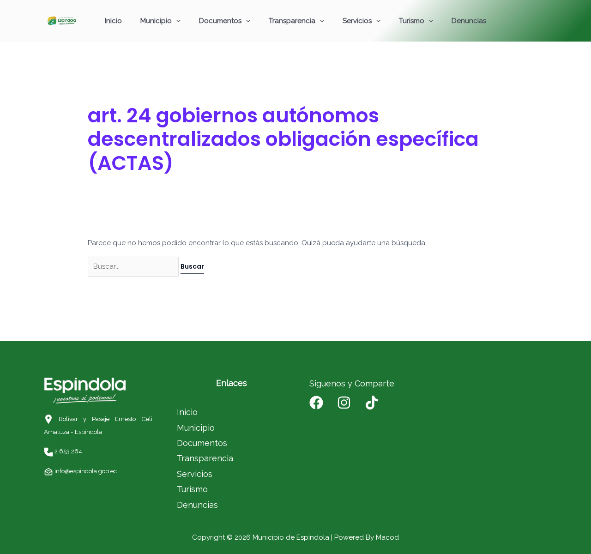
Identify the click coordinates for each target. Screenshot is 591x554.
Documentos (220, 21)
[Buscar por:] (134, 266)
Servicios (357, 21)
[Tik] (372, 402)
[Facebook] (316, 402)
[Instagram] (344, 402)
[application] (176, 21)
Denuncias (469, 21)
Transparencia (292, 21)
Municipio (156, 21)
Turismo (411, 21)
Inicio (113, 21)
